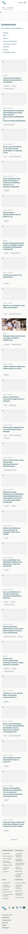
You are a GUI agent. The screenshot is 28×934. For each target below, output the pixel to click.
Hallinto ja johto (7, 892)
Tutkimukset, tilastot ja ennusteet (19, 887)
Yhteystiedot (6, 853)
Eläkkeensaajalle (7, 865)
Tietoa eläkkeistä (7, 858)
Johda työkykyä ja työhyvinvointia (20, 863)
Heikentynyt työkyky (6, 868)
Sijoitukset (6, 889)
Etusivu (3, 7)
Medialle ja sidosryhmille (6, 886)
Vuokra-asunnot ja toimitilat (8, 895)
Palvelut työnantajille (19, 868)
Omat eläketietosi (7, 856)
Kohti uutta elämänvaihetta (7, 861)
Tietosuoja (5, 922)
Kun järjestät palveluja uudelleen (19, 875)
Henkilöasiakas (7, 850)
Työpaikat (5, 898)
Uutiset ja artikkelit (8, 9)
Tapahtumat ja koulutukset (19, 894)
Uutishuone (10, 7)
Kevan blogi (19, 891)
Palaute (4, 925)
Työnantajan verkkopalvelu (19, 859)
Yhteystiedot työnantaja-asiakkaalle (19, 855)
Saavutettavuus (6, 920)
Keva (4, 879)
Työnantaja (19, 850)
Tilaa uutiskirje (19, 897)
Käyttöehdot (5, 917)
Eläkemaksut (19, 871)
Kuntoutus (6, 871)
